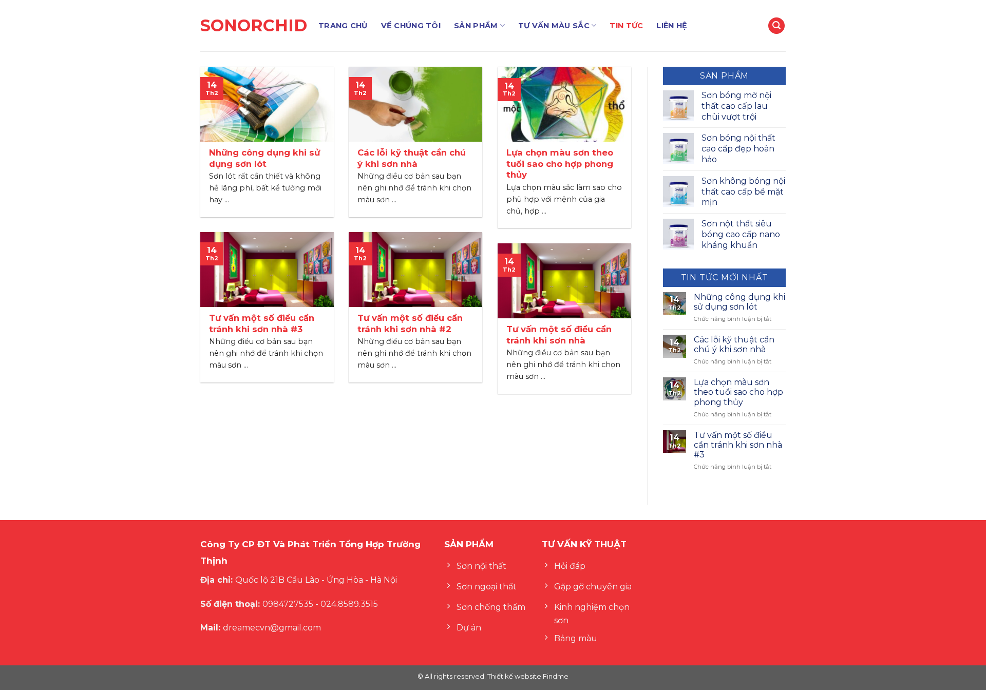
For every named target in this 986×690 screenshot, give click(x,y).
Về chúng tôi (411, 25)
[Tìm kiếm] (776, 25)
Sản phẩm (476, 25)
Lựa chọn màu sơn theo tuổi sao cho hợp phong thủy (738, 392)
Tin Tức (626, 25)
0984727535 (287, 604)
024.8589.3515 (349, 604)
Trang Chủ (343, 25)
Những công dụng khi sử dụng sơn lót (739, 302)
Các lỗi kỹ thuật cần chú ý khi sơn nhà (734, 344)
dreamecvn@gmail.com (272, 627)
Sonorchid (251, 25)
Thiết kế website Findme (527, 676)
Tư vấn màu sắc (554, 25)
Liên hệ (671, 25)
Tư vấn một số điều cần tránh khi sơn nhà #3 (738, 444)
